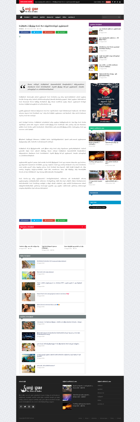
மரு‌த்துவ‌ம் (58, 17)
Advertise (94, 418)
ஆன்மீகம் (42, 17)
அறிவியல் (35, 17)
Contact (119, 418)
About (86, 418)
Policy (112, 418)
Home (80, 418)
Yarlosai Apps (103, 418)
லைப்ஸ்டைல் (71, 17)
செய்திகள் (27, 17)
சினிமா (64, 17)
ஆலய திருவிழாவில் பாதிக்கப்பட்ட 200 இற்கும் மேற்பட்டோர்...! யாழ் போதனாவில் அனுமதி (57, 2)
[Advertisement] (86, 9)
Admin (22, 28)
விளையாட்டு (50, 17)
